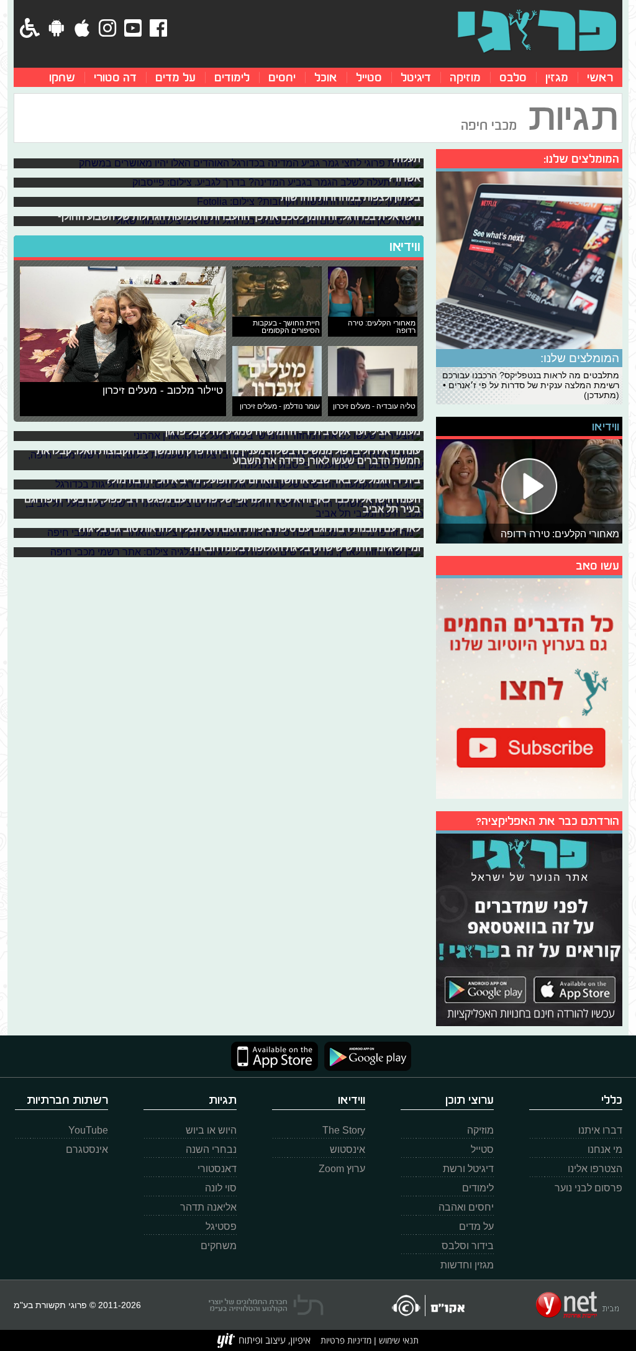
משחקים (219, 1245)
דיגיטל (416, 77)
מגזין (556, 77)
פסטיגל (221, 1226)
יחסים (282, 77)
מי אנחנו (605, 1149)
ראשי (600, 77)
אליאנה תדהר (208, 1207)
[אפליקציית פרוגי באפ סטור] (274, 1056)
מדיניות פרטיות (345, 1340)
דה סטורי (115, 77)
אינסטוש (347, 1149)
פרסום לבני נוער (588, 1188)
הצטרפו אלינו (595, 1168)
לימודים (232, 77)
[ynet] (577, 1305)
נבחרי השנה (211, 1149)
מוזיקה (465, 77)
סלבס (513, 77)
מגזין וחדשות (467, 1265)
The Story (343, 1130)
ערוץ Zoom (342, 1168)
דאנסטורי (217, 1168)
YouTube (88, 1130)
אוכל (325, 77)
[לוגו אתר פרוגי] (537, 31)
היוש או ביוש (211, 1130)
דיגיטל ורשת (468, 1168)
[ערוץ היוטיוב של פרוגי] (529, 687)
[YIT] (264, 1340)
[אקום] (428, 1305)
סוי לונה (221, 1188)
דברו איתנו (600, 1130)
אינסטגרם (87, 1149)
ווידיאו (404, 246)
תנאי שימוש (397, 1340)
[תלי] (266, 1305)
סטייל (369, 77)
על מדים (175, 77)
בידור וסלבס (468, 1245)
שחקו (62, 77)
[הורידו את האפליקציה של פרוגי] (529, 928)
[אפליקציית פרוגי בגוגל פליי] (364, 1056)
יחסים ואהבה (466, 1207)
